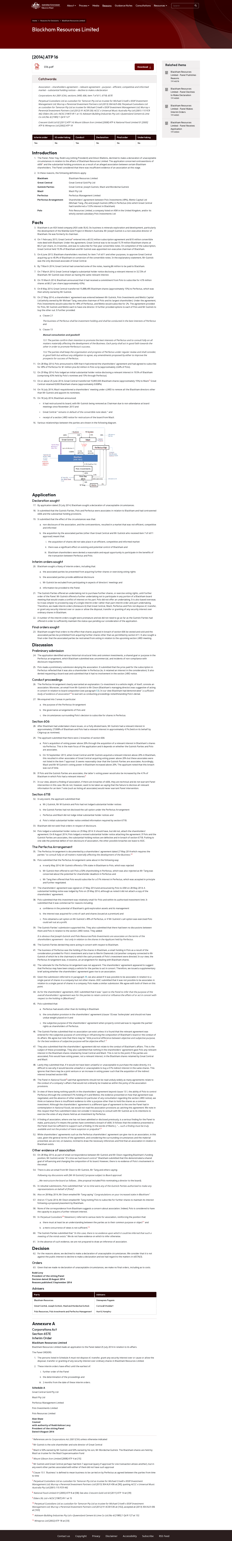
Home (34, 20)
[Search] (195, 5)
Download (142, 67)
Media (96, 5)
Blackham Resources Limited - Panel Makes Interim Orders (182, 109)
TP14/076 (175, 81)
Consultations (143, 5)
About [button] (70, 5)
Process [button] (83, 5)
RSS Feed (164, 1536)
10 (63, 1216)
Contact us (63, 1536)
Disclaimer (111, 1536)
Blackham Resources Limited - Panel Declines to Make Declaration (183, 92)
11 (143, 1222)
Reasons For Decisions (49, 20)
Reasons (107, 5)
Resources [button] (159, 5)
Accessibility (130, 1536)
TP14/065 (175, 115)
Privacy (96, 1536)
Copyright (81, 1536)
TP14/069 (175, 98)
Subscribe (148, 1536)
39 (86, 977)
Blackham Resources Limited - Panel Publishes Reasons (183, 75)
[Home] (45, 5)
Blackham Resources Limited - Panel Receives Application (183, 126)
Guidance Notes (123, 5)
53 (97, 690)
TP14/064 (175, 132)
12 (89, 1227)
